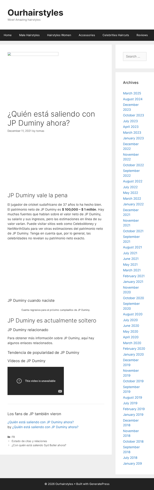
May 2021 (130, 264)
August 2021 (132, 247)
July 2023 (130, 121)
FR (13, 436)
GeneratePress (99, 484)
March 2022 (132, 198)
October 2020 (133, 298)
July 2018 (130, 458)
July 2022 (130, 187)
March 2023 (132, 132)
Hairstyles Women (59, 35)
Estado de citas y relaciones (29, 441)
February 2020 (134, 348)
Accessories (87, 35)
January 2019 (133, 414)
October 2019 (133, 381)
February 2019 (134, 409)
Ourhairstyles (35, 12)
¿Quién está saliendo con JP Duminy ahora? (41, 422)
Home (8, 35)
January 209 (132, 463)
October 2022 (133, 165)
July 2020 (130, 320)
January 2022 (133, 204)
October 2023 (133, 115)
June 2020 (131, 326)
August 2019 (132, 397)
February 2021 (134, 276)
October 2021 (133, 231)
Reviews (142, 35)
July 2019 (130, 403)
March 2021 (132, 270)
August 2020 (133, 314)
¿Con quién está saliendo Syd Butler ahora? (39, 445)
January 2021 (133, 282)
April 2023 (131, 127)
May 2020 (130, 331)
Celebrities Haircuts (116, 35)
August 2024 (133, 99)
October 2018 (133, 441)
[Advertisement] (56, 165)
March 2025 (132, 93)
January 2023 (133, 138)
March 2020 (132, 343)
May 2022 (130, 193)
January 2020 (133, 354)
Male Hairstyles (29, 35)
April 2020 (131, 337)
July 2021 (130, 253)
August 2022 (132, 181)
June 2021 (131, 259)
